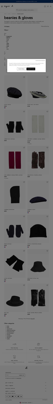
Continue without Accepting (40, 60)
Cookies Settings (21, 68)
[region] (26, 65)
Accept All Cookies (30, 68)
